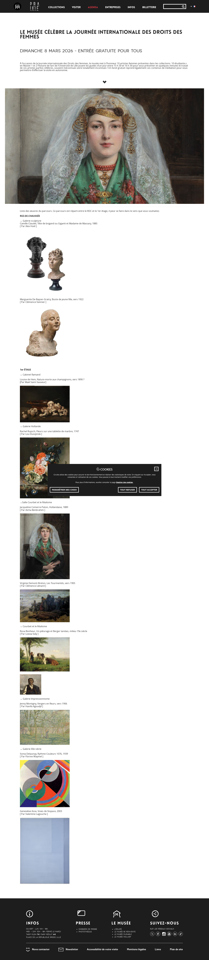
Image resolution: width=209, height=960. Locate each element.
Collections (56, 7)
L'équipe (118, 929)
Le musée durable (123, 934)
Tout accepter (149, 489)
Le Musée (121, 923)
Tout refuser (127, 489)
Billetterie (149, 7)
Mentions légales (136, 949)
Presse (83, 923)
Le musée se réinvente (124, 932)
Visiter (76, 7)
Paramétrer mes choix (64, 489)
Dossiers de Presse (88, 929)
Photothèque (85, 932)
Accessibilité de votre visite (102, 949)
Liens (158, 949)
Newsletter (72, 949)
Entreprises (113, 7)
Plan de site (176, 949)
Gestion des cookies (124, 482)
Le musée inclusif (122, 937)
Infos (131, 7)
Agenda (93, 7)
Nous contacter (40, 949)
